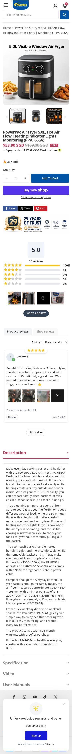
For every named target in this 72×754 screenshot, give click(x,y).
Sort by (36, 342)
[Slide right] (66, 117)
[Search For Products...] (64, 14)
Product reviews (18, 331)
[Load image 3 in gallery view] (54, 116)
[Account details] (55, 6)
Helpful (12, 417)
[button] (5, 5)
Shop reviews (45, 331)
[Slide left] (6, 117)
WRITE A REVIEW (36, 313)
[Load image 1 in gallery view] (17, 116)
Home (7, 28)
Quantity (9, 170)
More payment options (36, 197)
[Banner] (36, 224)
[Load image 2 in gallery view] (36, 116)
